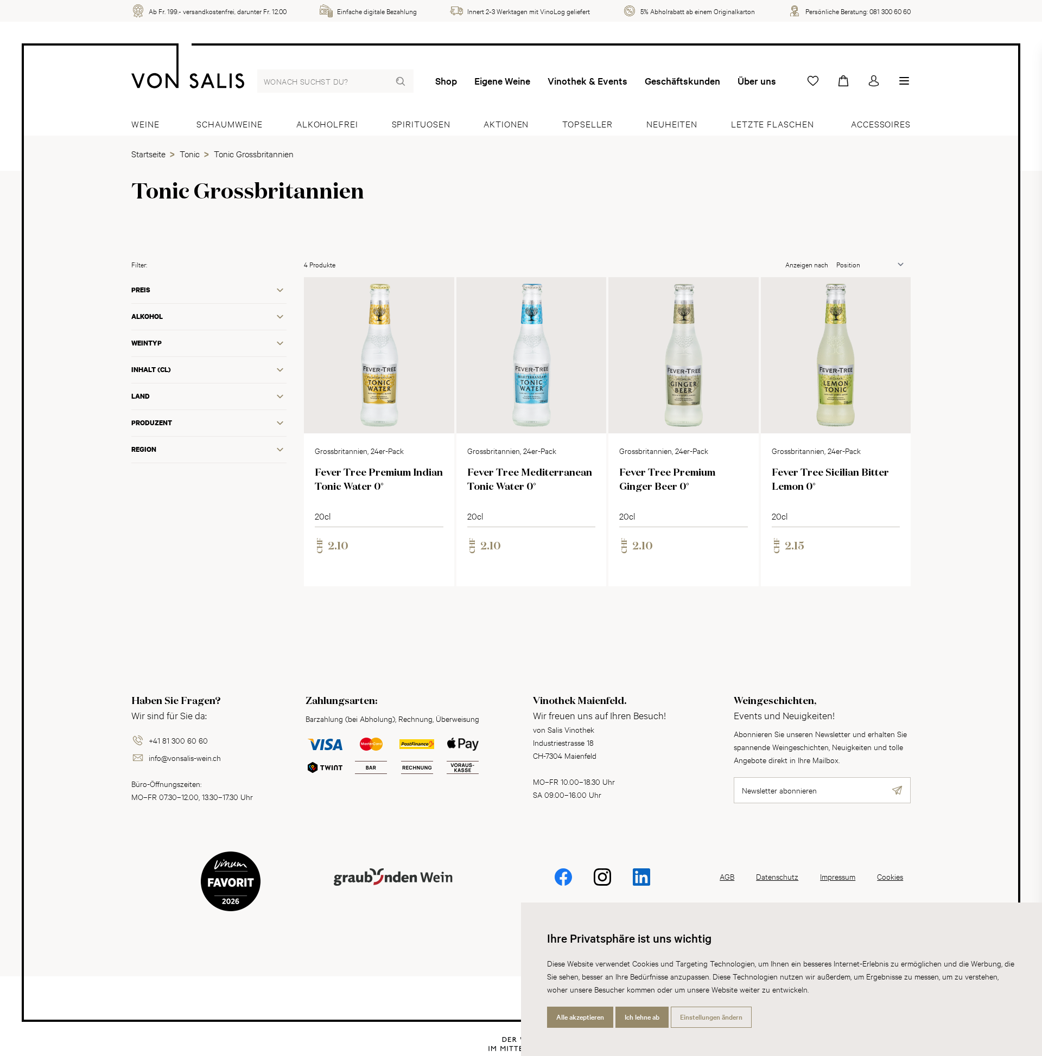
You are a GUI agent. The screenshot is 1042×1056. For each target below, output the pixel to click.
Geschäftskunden (682, 80)
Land (140, 396)
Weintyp (146, 343)
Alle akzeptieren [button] (580, 1017)
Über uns (757, 80)
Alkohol (147, 316)
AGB (727, 876)
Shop (446, 80)
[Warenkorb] (843, 81)
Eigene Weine (502, 80)
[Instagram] (602, 884)
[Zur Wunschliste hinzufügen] (436, 294)
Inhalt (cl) (151, 369)
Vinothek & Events (587, 80)
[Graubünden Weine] (393, 889)
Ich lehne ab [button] (642, 1017)
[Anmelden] (874, 81)
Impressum (837, 876)
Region (143, 449)
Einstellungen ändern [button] (711, 1017)
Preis (140, 290)
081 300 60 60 (890, 11)
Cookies (890, 876)
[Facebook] (563, 884)
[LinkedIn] (641, 884)
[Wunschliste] (813, 81)
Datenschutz (777, 876)
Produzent (151, 422)
